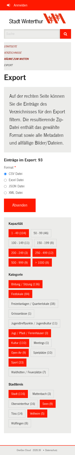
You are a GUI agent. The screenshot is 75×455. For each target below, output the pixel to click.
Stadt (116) (18, 394)
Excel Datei (16, 180)
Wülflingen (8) (19, 423)
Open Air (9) (18, 352)
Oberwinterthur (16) (23, 404)
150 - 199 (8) (45, 243)
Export (8, 65)
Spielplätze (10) (42, 352)
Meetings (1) (41, 343)
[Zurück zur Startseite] (37, 20)
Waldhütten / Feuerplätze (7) (28, 372)
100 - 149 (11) (20, 243)
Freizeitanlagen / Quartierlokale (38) (33, 303)
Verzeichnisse (12, 52)
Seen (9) (47, 404)
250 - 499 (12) (44, 253)
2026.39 (37, 450)
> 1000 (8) (42, 262)
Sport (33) (17, 362)
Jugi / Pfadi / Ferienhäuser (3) (29, 333)
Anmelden (20, 5)
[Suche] (65, 34)
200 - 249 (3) (19, 253)
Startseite (10, 46)
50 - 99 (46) (41, 233)
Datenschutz (52, 450)
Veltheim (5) (37, 413)
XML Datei (15, 192)
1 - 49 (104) (18, 233)
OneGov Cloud (24, 450)
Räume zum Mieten (16, 59)
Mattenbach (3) (41, 394)
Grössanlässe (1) (21, 313)
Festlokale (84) (20, 294)
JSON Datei (16, 186)
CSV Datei (15, 174)
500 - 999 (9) (19, 262)
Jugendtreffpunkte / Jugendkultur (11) (34, 323)
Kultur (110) (18, 343)
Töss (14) (16, 413)
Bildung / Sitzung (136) (25, 284)
